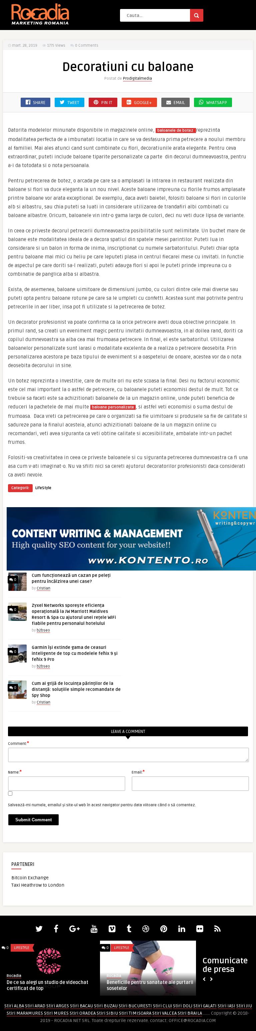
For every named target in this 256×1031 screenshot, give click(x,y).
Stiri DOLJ (182, 1006)
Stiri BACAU (81, 1006)
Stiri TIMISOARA (135, 1013)
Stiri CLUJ (162, 1006)
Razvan (13, 976)
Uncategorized (128, 948)
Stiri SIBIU (107, 1013)
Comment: (18, 743)
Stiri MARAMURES (25, 1013)
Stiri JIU (244, 1006)
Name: (15, 772)
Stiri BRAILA (190, 1013)
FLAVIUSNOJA (117, 976)
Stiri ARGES (57, 1006)
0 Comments (86, 45)
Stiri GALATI (205, 1006)
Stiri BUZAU (106, 1006)
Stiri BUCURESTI (135, 1006)
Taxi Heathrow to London (37, 885)
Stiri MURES (56, 1013)
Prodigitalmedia (137, 78)
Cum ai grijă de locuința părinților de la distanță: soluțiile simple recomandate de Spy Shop (76, 689)
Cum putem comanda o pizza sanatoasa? (38, 985)
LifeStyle (43, 487)
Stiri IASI (226, 1006)
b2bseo (43, 630)
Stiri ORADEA (83, 1013)
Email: (138, 772)
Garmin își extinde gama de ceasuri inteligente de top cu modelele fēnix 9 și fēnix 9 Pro (75, 653)
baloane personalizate (113, 407)
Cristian (43, 588)
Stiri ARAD (35, 1006)
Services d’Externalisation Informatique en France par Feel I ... (146, 985)
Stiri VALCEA (164, 1013)
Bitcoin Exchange (30, 878)
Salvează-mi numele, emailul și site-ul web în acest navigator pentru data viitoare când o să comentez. (102, 805)
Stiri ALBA (14, 1006)
